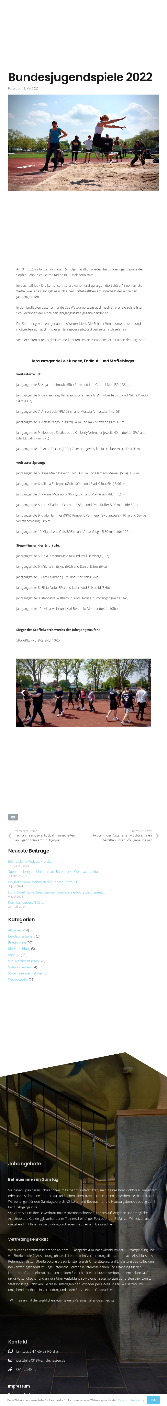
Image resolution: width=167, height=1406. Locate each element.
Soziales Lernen (19, 967)
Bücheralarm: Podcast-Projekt (29, 861)
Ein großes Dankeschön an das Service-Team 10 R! (44, 882)
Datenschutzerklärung (131, 1400)
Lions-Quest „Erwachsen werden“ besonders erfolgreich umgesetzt (56, 892)
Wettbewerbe (18, 979)
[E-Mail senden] (13, 817)
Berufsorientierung (21, 936)
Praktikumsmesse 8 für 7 (26, 902)
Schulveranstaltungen (23, 961)
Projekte (14, 955)
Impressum (19, 1386)
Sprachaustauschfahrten (25, 973)
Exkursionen (17, 942)
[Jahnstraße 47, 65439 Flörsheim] (12, 1351)
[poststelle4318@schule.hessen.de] (12, 1360)
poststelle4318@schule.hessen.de (41, 1360)
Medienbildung (19, 948)
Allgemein (15, 930)
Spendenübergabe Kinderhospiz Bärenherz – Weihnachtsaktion (54, 871)
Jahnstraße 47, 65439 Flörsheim (39, 1351)
